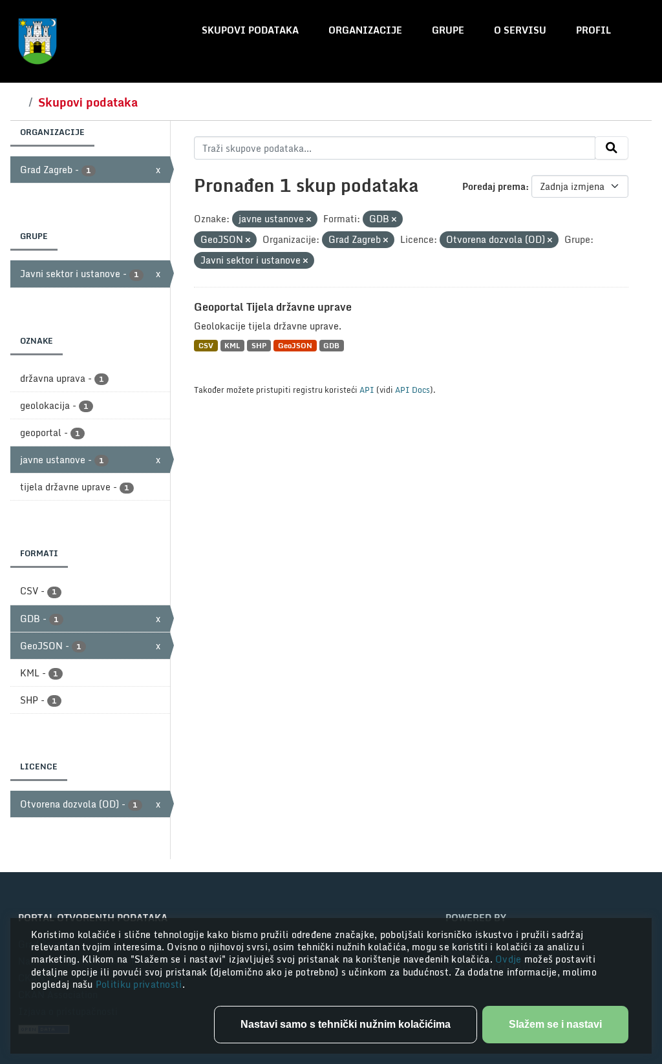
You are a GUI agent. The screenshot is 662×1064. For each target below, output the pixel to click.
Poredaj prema (494, 186)
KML (232, 345)
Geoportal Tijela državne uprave (273, 306)
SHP (258, 345)
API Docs (412, 389)
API (366, 389)
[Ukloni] (308, 219)
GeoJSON (295, 345)
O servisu (520, 30)
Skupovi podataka (250, 30)
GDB (331, 345)
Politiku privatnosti (139, 984)
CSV (205, 345)
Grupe (448, 30)
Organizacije (365, 30)
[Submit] (611, 148)
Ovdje (509, 959)
